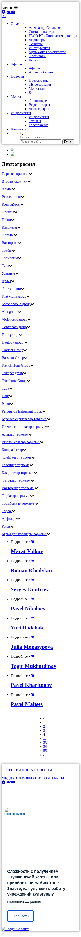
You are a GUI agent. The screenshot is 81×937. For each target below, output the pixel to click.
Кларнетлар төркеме (18, 473)
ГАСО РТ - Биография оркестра (53, 36)
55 (45, 751)
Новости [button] (17, 76)
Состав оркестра (41, 32)
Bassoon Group (13, 358)
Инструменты (39, 48)
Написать (21, 916)
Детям (33, 60)
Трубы (7, 250)
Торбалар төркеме (16, 496)
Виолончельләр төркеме (21, 442)
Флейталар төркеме (17, 457)
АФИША (26, 770)
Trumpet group (12, 373)
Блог (32, 92)
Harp (5, 396)
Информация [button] (21, 113)
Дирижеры (37, 40)
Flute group (10, 335)
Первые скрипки (15, 174)
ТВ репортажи (40, 84)
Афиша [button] (16, 64)
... (44, 738)
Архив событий (41, 72)
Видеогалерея (39, 105)
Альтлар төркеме (15, 434)
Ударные (8, 273)
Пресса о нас (38, 80)
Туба (5, 266)
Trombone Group (14, 381)
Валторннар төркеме (18, 488)
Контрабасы (11, 204)
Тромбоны (10, 258)
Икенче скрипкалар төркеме (23, 427)
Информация (39, 117)
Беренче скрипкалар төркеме (24, 419)
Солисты (36, 44)
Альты (7, 189)
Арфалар (9, 519)
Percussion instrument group (22, 411)
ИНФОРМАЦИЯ (29, 778)
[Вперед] (44, 755)
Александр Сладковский (48, 28)
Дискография (39, 109)
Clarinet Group (12, 350)
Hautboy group (13, 342)
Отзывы (35, 121)
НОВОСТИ (43, 770)
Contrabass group (14, 327)
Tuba (5, 388)
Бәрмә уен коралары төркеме (24, 534)
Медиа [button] (16, 97)
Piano (6, 404)
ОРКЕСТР (10, 770)
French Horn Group (16, 365)
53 (45, 742)
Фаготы (8, 235)
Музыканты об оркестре (47, 52)
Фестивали (37, 56)
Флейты (8, 212)
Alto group (9, 312)
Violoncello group (14, 319)
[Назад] (44, 718)
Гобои (6, 220)
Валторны (9, 243)
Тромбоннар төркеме (18, 503)
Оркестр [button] (17, 23)
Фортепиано (11, 289)
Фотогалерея (38, 101)
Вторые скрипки (14, 181)
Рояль (6, 526)
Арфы (6, 281)
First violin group (14, 296)
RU (4, 16)
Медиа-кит (37, 88)
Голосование (38, 125)
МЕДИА (8, 778)
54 (45, 747)
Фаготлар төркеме (16, 480)
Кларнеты (9, 227)
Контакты (18, 129)
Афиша (34, 68)
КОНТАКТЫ (54, 778)
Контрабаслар (12, 450)
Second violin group (16, 304)
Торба (7, 511)
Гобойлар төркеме (15, 465)
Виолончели (11, 197)
